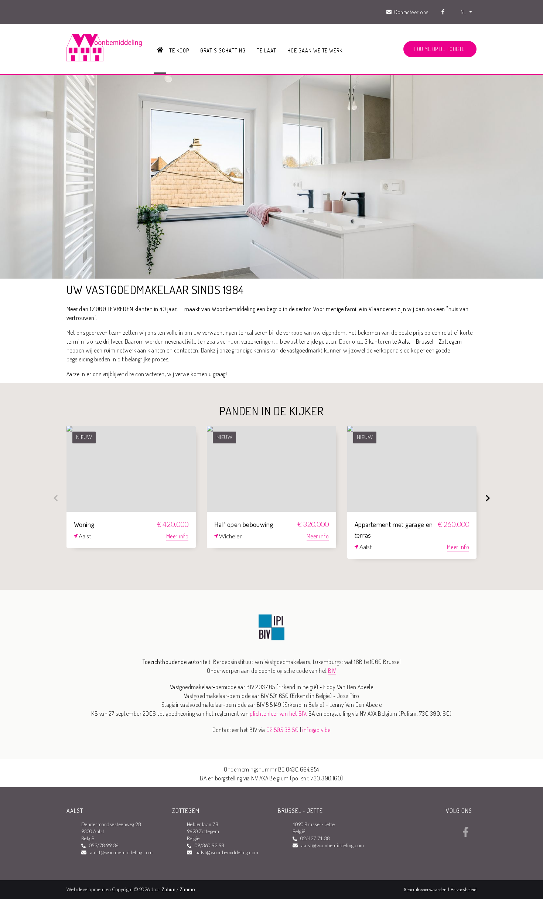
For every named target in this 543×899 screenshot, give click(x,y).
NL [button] (464, 11)
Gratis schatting (222, 50)
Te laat (266, 50)
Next (487, 498)
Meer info (177, 536)
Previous (55, 498)
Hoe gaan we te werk (314, 50)
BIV (332, 670)
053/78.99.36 (104, 845)
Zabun (168, 889)
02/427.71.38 (315, 838)
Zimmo (187, 889)
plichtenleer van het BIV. (278, 713)
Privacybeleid (464, 889)
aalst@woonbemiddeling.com (121, 852)
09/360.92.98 (209, 845)
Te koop (179, 50)
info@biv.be (316, 729)
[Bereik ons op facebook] (466, 834)
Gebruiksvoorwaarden (426, 889)
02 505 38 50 (282, 729)
